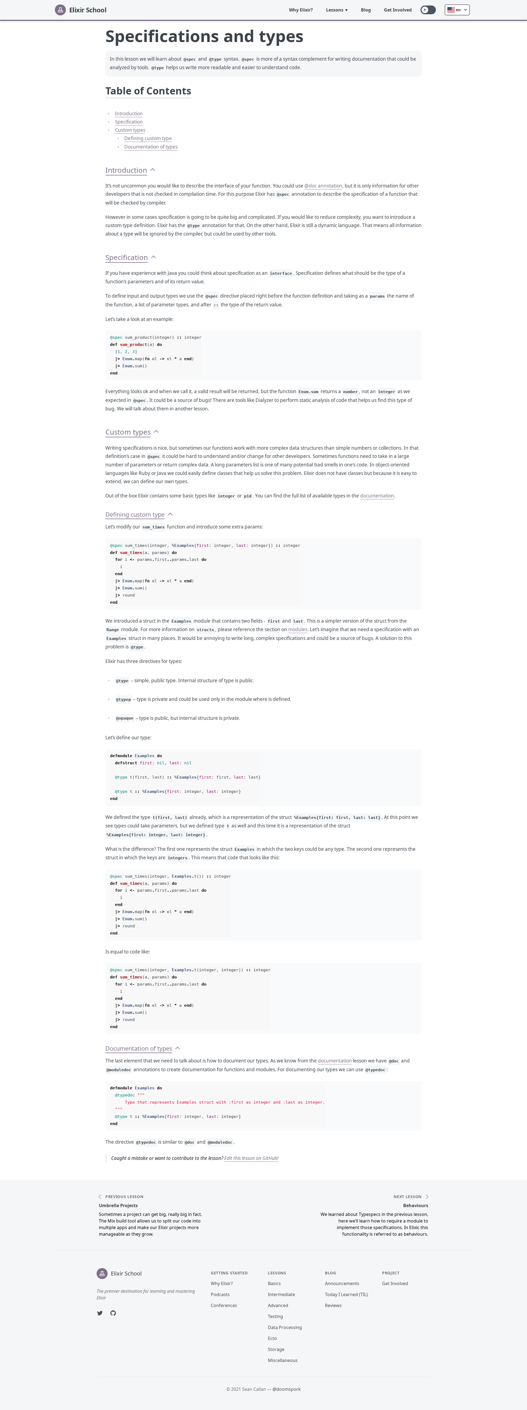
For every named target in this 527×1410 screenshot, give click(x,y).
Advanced (278, 1305)
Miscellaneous (283, 1360)
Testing (275, 1316)
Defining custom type (148, 138)
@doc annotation (323, 186)
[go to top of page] (152, 170)
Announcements (342, 1283)
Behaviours (415, 1205)
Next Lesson (408, 1196)
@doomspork (287, 1389)
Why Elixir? (301, 10)
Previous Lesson (124, 1196)
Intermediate (281, 1294)
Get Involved (398, 10)
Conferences (224, 1305)
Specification (129, 122)
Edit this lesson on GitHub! (251, 1158)
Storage (276, 1349)
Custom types (130, 130)
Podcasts (220, 1294)
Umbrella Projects (118, 1205)
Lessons (334, 10)
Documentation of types (151, 147)
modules (297, 629)
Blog (366, 10)
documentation (377, 496)
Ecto (272, 1338)
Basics (274, 1283)
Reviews (333, 1305)
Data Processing (285, 1327)
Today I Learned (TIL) (346, 1294)
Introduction (129, 113)
